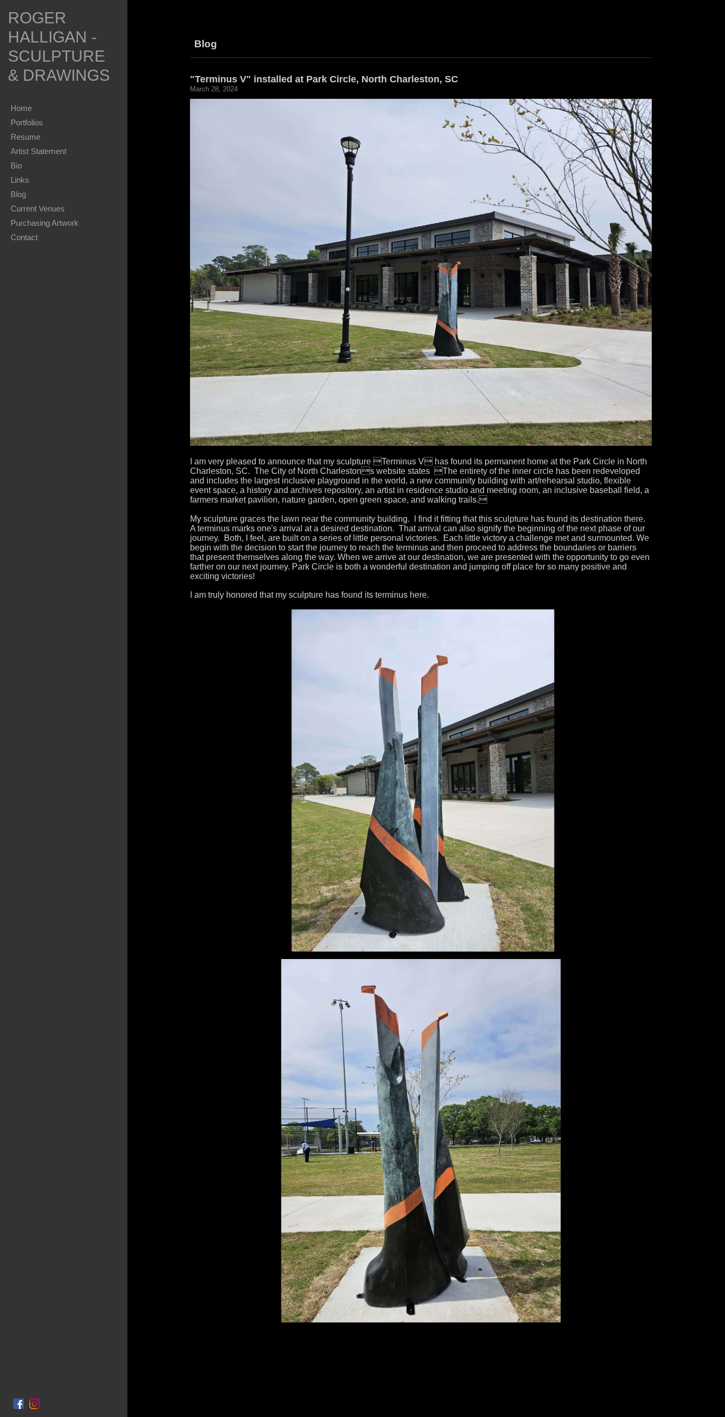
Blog (18, 194)
